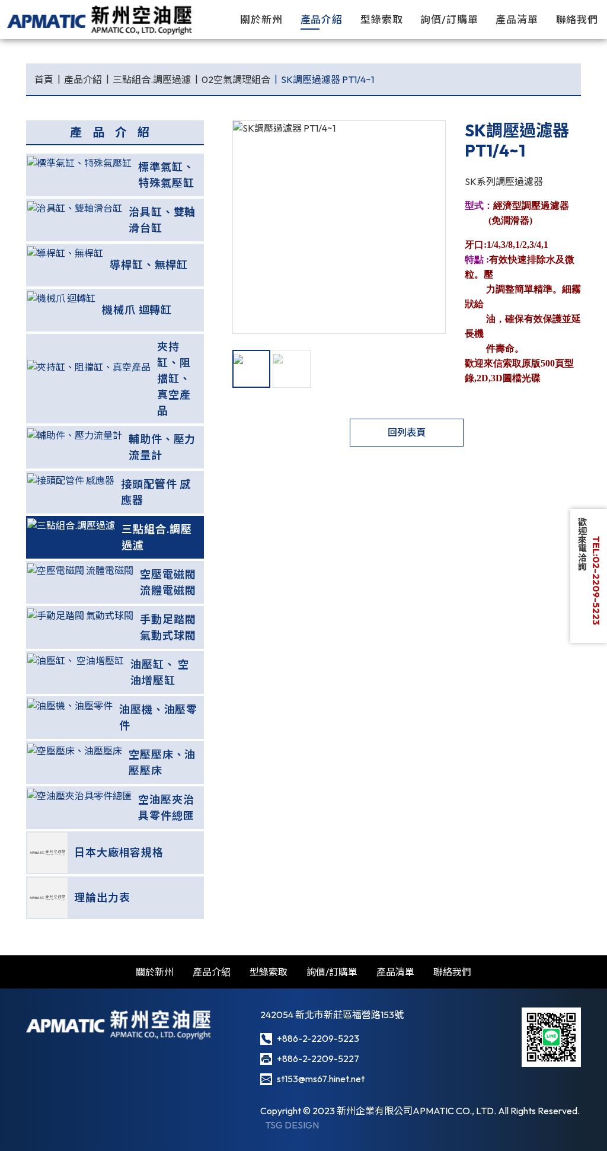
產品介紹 (322, 19)
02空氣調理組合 (236, 79)
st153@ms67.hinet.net (321, 1079)
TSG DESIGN (292, 1125)
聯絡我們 (577, 19)
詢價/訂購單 (449, 19)
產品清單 (517, 19)
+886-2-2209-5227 (318, 1058)
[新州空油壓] (100, 19)
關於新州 (261, 19)
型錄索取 (381, 19)
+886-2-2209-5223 (318, 1038)
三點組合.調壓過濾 (152, 79)
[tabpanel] (339, 227)
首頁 (43, 79)
